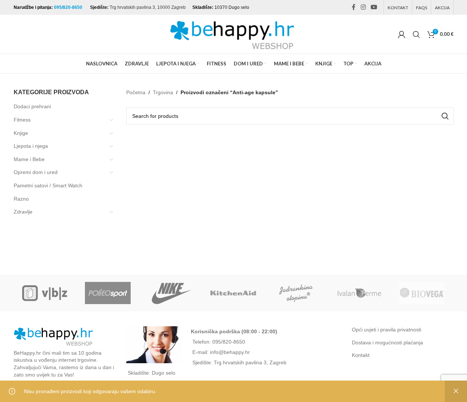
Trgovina (163, 92)
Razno (21, 199)
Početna (135, 92)
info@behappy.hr (230, 352)
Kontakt (361, 355)
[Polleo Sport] (107, 293)
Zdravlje (23, 212)
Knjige (21, 133)
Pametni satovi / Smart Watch (48, 185)
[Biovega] (422, 293)
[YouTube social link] (374, 7)
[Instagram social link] (363, 7)
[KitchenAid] (233, 293)
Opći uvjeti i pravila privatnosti (386, 330)
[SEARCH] (445, 116)
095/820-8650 (68, 7)
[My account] (401, 34)
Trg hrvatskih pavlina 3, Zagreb (250, 362)
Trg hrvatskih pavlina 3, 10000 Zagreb (148, 7)
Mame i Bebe (29, 159)
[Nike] (170, 293)
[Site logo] (234, 34)
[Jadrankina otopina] (296, 293)
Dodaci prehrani (32, 106)
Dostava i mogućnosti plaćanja (387, 342)
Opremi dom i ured (36, 172)
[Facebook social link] (353, 7)
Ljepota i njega (31, 146)
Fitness (22, 120)
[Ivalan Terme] (359, 293)
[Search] (416, 34)
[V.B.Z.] (45, 293)
